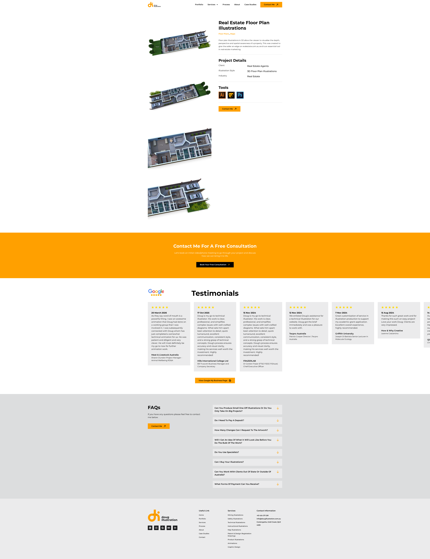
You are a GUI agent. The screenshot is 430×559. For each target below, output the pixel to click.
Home (201, 515)
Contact (202, 537)
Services (211, 4)
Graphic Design (234, 547)
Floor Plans (224, 34)
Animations (232, 543)
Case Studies (250, 4)
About (237, 4)
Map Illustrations (234, 530)
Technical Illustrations (236, 522)
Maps (232, 34)
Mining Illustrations (235, 515)
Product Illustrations (236, 540)
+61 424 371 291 (263, 515)
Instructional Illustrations (238, 526)
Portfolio (199, 4)
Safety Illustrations (235, 519)
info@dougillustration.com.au (269, 519)
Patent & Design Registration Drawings (239, 535)
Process (226, 4)
